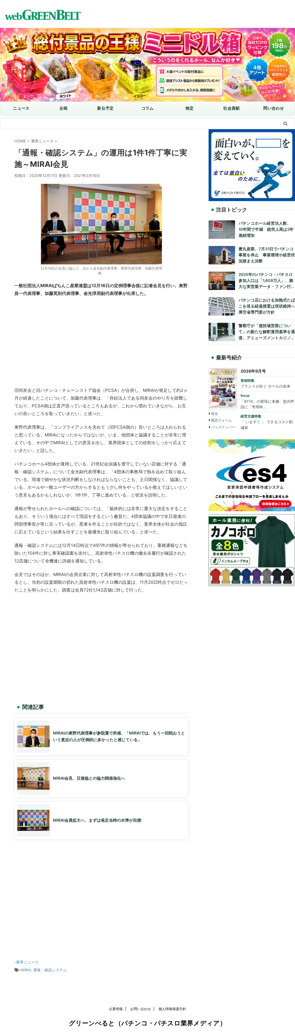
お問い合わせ (140, 1009)
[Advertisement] (101, 343)
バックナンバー (223, 427)
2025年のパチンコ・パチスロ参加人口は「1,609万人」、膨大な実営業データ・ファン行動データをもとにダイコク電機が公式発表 (267, 281)
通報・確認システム (50, 970)
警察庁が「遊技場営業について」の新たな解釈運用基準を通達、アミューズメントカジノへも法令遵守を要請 (267, 332)
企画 (63, 108)
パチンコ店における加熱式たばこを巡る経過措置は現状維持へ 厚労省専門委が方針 (267, 306)
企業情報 (116, 1009)
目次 (214, 413)
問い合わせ (273, 108)
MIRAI (26, 970)
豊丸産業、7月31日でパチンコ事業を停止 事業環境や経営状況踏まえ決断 (267, 255)
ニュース (21, 108)
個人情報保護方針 (172, 1009)
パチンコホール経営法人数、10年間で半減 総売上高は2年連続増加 (266, 229)
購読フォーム (221, 420)
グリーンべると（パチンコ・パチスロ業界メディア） (147, 1023)
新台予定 (105, 108)
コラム (147, 108)
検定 (190, 108)
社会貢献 (231, 108)
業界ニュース (27, 962)
